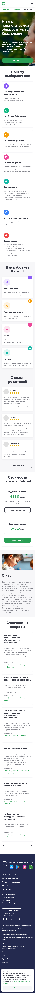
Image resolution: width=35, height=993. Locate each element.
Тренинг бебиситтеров (9, 903)
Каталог (16, 9)
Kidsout (3, 3)
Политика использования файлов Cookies (15, 934)
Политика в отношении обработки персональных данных (13, 929)
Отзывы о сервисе (7, 952)
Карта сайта (6, 959)
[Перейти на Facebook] (16, 919)
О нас (3, 955)
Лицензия (5, 962)
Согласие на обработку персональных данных (16, 925)
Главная (5, 9)
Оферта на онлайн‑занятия (10, 943)
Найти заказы (6, 900)
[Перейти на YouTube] (7, 919)
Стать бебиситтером (8, 897)
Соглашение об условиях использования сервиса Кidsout (17, 938)
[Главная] (4, 865)
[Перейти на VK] (3, 919)
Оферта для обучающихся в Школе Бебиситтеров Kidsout (13, 947)
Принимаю (17, 988)
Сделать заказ (17, 540)
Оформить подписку (17, 510)
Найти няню (17, 60)
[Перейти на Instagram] (11, 919)
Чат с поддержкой (11, 910)
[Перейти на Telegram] (20, 919)
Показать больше (17, 465)
